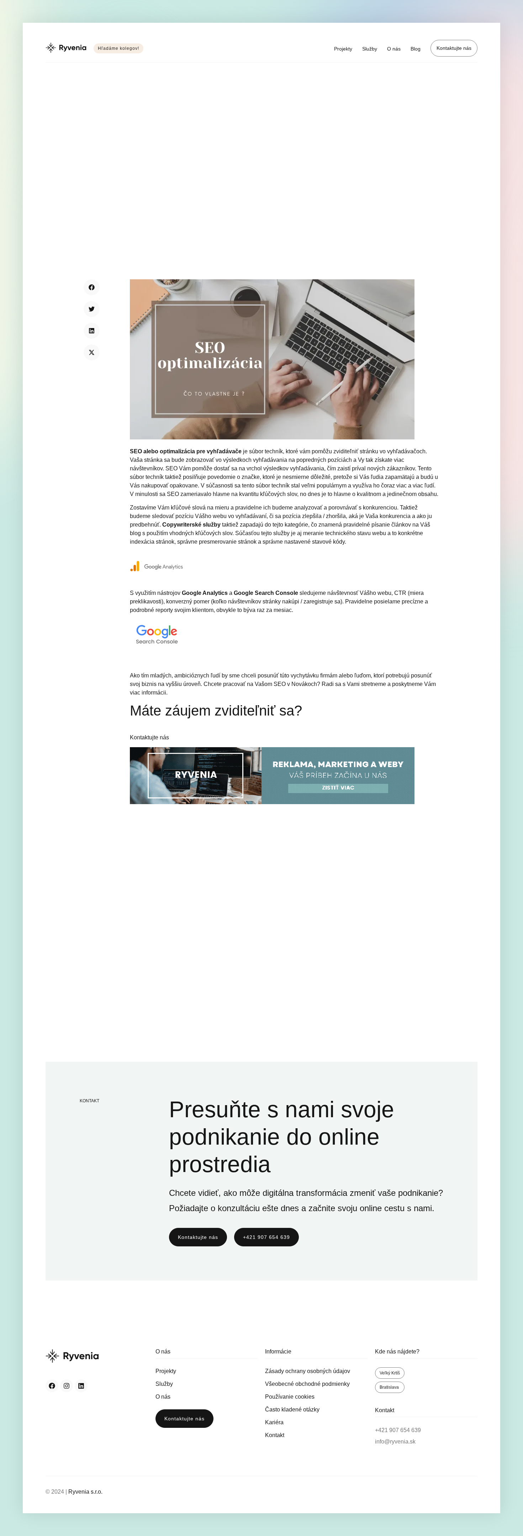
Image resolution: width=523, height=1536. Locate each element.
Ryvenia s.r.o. (85, 1492)
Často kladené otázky (292, 1409)
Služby (369, 49)
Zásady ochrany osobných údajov (307, 1371)
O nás (394, 49)
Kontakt (274, 1435)
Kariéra (274, 1422)
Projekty (343, 49)
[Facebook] (52, 1385)
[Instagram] (66, 1385)
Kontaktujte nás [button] (149, 737)
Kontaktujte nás (454, 48)
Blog (416, 49)
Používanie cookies (290, 1397)
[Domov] (66, 48)
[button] (92, 287)
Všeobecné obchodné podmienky (307, 1384)
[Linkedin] (81, 1385)
